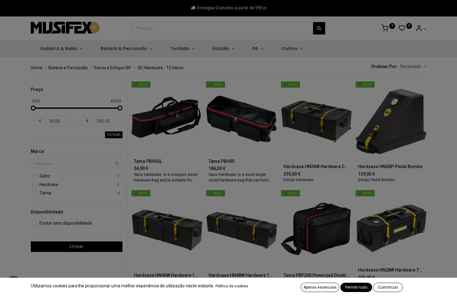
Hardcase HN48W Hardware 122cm (242, 275)
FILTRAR (114, 135)
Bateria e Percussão (68, 67)
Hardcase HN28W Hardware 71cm (391, 269)
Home (37, 67)
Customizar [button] (388, 287)
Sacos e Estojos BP (112, 67)
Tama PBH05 (221, 161)
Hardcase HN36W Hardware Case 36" (316, 166)
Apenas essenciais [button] (320, 287)
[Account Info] (420, 28)
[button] (413, 67)
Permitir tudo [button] (356, 287)
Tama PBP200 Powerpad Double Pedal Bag (316, 275)
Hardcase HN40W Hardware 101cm (167, 275)
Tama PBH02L (148, 161)
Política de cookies (231, 286)
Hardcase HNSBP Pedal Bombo (390, 166)
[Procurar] (319, 28)
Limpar (76, 246)
